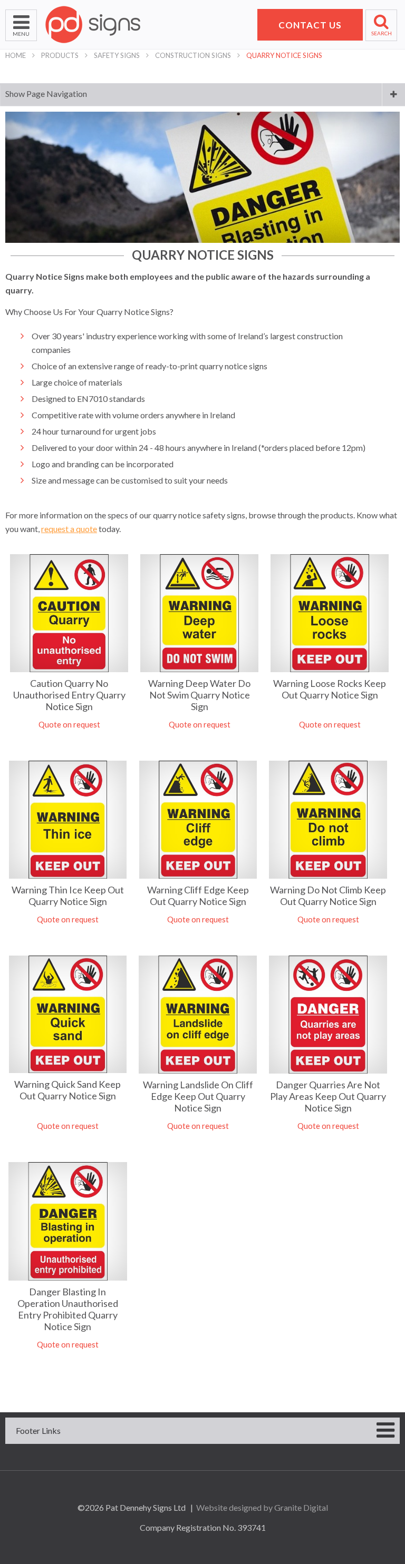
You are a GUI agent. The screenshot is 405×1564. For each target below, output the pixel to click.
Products (60, 55)
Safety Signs (117, 55)
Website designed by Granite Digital (262, 1507)
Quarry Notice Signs (284, 55)
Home (15, 55)
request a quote (69, 529)
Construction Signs (193, 55)
